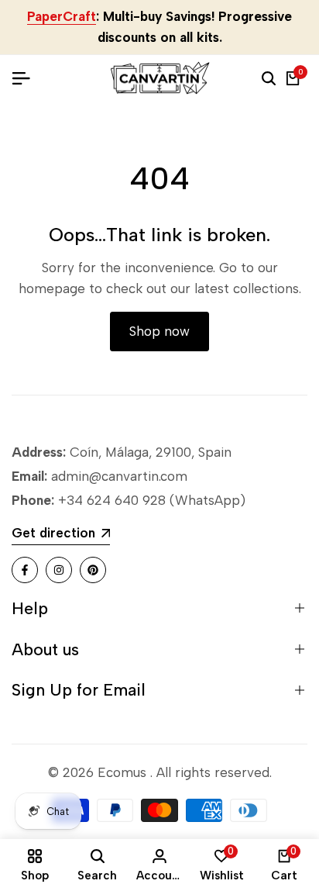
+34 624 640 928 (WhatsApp (147, 500)
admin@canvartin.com (119, 476)
